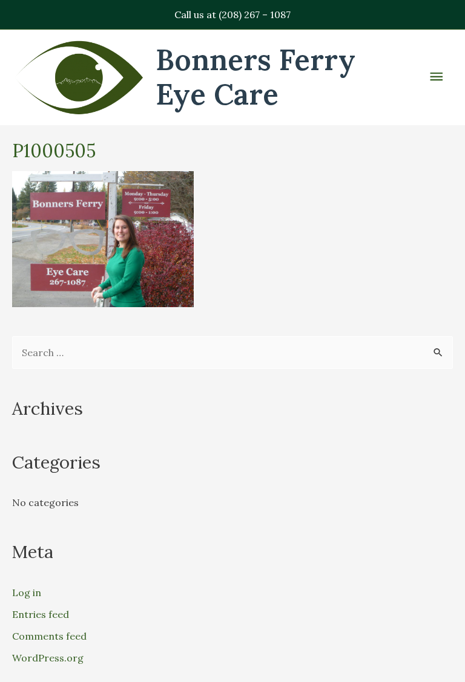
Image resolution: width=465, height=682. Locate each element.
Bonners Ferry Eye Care (255, 77)
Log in (26, 592)
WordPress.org (48, 658)
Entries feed (40, 614)
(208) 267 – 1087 (255, 14)
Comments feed (49, 636)
